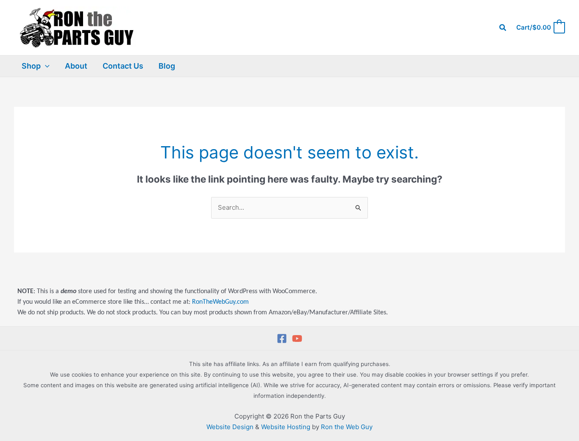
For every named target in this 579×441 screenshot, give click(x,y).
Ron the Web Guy (347, 427)
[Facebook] (282, 338)
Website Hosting (285, 427)
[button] (503, 27)
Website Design (229, 427)
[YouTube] (297, 338)
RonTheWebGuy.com (220, 302)
